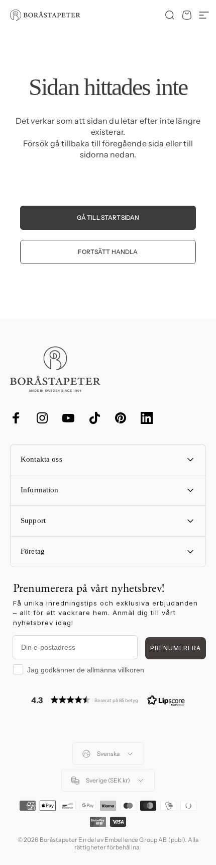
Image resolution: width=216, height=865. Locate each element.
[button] (108, 700)
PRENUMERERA (175, 648)
